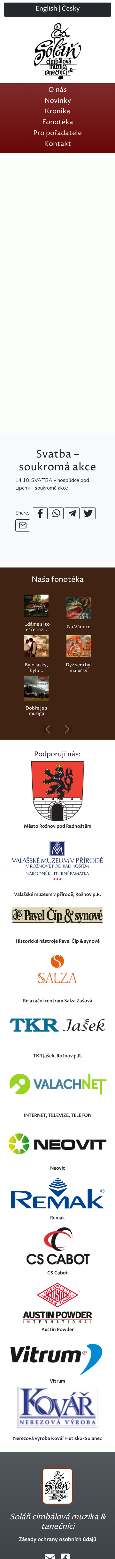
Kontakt (57, 144)
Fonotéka (57, 122)
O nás (57, 89)
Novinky (57, 100)
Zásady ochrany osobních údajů (57, 1539)
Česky (71, 8)
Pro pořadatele (57, 133)
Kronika (57, 111)
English (46, 8)
